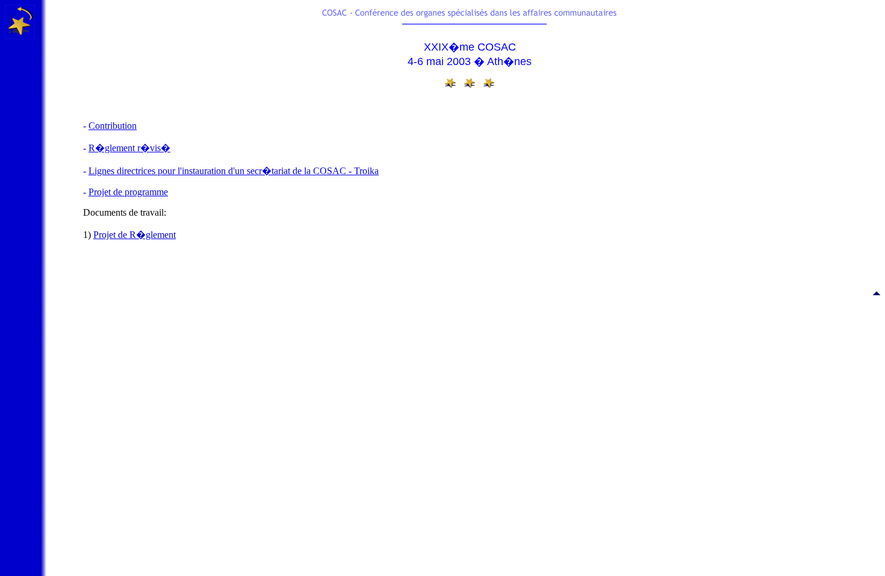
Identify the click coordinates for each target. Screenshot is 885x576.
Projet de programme (128, 192)
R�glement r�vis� (129, 148)
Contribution (112, 126)
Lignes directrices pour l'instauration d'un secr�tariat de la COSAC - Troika (233, 171)
